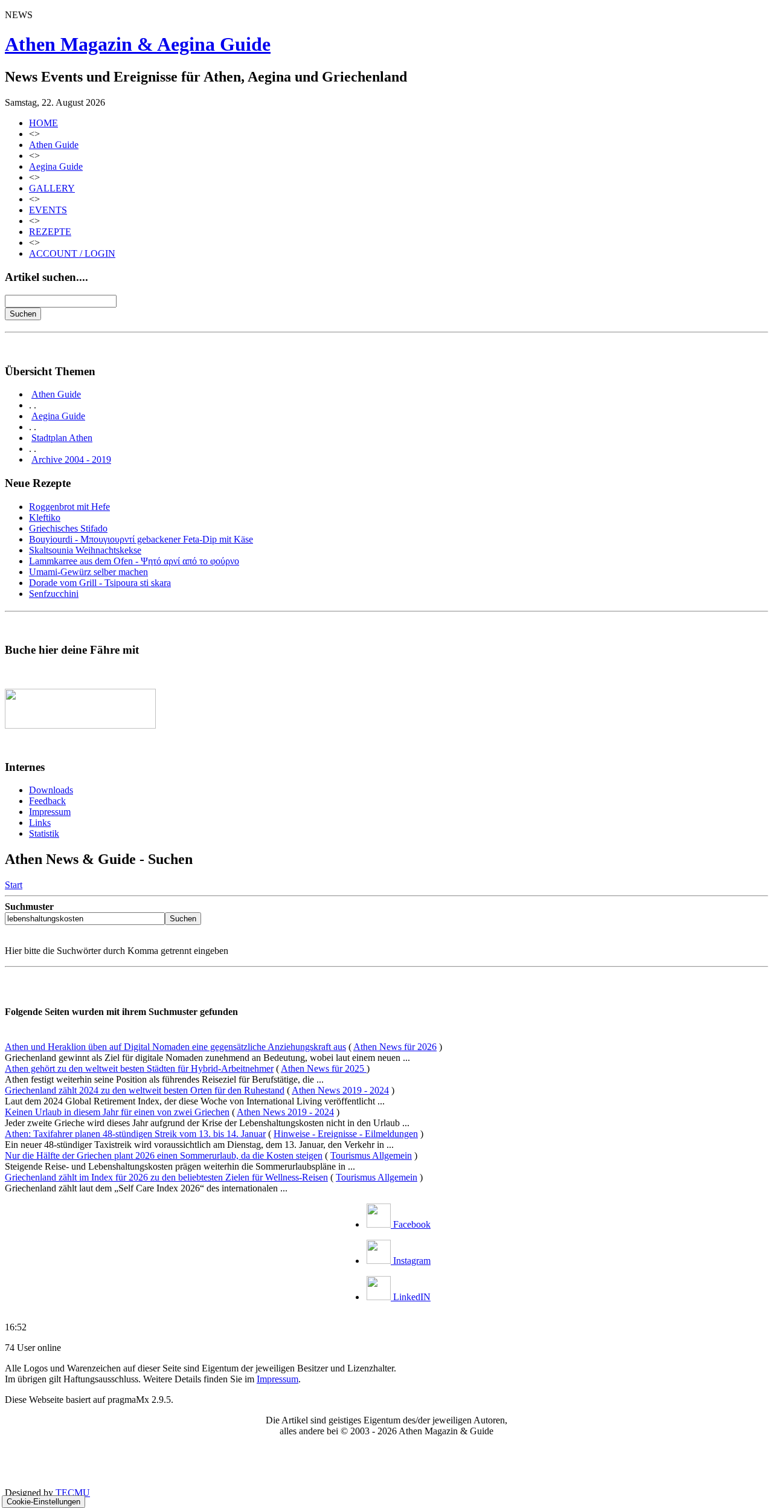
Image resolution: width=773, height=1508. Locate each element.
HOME (43, 123)
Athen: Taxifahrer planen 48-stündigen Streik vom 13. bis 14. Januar (135, 1134)
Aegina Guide (56, 166)
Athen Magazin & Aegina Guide (138, 44)
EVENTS (48, 210)
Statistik (44, 833)
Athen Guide (54, 145)
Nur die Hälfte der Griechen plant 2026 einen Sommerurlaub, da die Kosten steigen (163, 1155)
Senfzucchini (54, 593)
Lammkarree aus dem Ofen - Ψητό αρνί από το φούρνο (134, 561)
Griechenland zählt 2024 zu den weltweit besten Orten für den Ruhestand (144, 1090)
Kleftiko (44, 517)
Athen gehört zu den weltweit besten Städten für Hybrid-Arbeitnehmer (139, 1068)
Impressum (50, 812)
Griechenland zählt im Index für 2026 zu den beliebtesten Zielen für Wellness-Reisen (166, 1177)
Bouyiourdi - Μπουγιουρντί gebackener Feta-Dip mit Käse (141, 539)
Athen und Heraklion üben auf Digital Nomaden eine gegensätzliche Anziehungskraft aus (175, 1047)
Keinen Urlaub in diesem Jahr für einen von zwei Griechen (117, 1112)
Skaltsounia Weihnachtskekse (85, 550)
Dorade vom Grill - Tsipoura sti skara (100, 583)
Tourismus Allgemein (371, 1155)
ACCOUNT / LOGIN (72, 253)
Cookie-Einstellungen (43, 1501)
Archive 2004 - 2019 (71, 459)
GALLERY (52, 188)
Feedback (47, 801)
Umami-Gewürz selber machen (88, 572)
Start (13, 885)
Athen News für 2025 (324, 1068)
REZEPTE (50, 232)
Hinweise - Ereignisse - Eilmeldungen (346, 1134)
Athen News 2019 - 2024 (340, 1090)
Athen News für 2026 (395, 1047)
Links (40, 822)
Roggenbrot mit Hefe (69, 506)
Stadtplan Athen (61, 438)
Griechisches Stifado (68, 528)
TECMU (73, 1492)
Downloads (51, 790)
